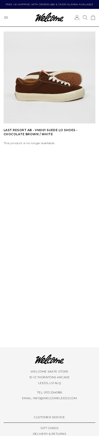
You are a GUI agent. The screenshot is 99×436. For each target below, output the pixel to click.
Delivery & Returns (49, 434)
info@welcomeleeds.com (55, 398)
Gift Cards (50, 428)
